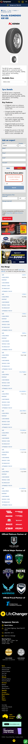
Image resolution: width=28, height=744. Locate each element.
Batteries (4, 684)
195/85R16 (23, 430)
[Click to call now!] (19, 2)
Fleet (3, 696)
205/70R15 (23, 411)
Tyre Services (5, 686)
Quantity (21, 143)
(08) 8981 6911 (9, 633)
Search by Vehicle (6, 667)
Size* (3, 143)
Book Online (5, 694)
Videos (4, 700)
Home (4, 10)
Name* (4, 148)
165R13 (24, 275)
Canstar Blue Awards (7, 707)
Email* (4, 158)
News (3, 698)
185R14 (24, 333)
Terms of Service (19, 213)
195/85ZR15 (22, 391)
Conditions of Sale (19, 737)
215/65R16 (23, 449)
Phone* (4, 153)
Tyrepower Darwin (15, 5)
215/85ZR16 (22, 488)
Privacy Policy (9, 213)
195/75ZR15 (22, 372)
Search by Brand (6, 671)
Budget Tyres (5, 708)
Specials (4, 690)
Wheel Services (5, 688)
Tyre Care (4, 673)
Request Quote (7, 218)
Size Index (4, 705)
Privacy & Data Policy (10, 737)
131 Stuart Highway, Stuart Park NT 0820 (15, 629)
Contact (4, 692)
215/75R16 (23, 469)
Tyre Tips (4, 675)
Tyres (3, 666)
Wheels (4, 677)
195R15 (24, 352)
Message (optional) (7, 201)
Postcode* (4, 162)
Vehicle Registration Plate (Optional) (8, 195)
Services (4, 683)
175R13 (24, 294)
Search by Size (5, 669)
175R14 (24, 314)
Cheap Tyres (5, 710)
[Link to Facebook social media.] (14, 740)
